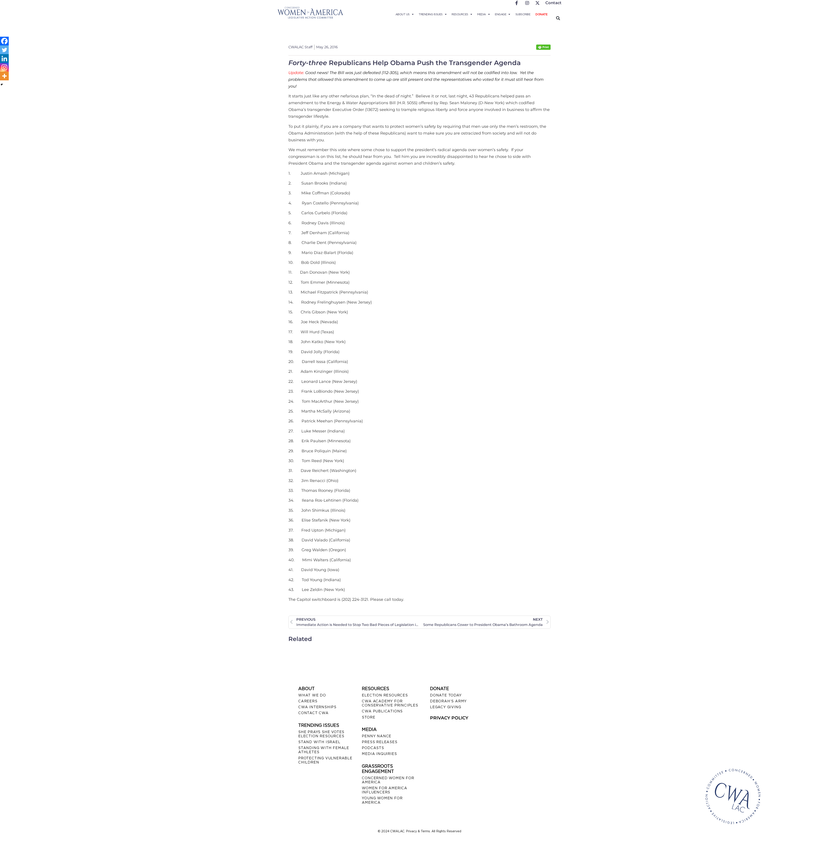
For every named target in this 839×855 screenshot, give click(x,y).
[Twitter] (4, 49)
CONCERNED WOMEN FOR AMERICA (388, 780)
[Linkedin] (4, 58)
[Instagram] (4, 67)
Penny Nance (376, 736)
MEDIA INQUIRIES (379, 754)
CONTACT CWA (313, 713)
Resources (460, 14)
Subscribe (522, 14)
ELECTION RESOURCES (385, 695)
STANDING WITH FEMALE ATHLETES (323, 750)
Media (481, 14)
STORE (368, 717)
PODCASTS (373, 748)
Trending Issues (431, 14)
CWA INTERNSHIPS (317, 707)
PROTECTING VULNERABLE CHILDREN (325, 760)
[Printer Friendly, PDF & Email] (543, 49)
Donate (541, 14)
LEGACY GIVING (445, 707)
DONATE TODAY (446, 695)
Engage (500, 14)
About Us (402, 14)
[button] (558, 18)
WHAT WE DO (312, 695)
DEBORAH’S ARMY (448, 701)
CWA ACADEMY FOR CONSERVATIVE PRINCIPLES (390, 703)
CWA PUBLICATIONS (382, 711)
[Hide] (1, 84)
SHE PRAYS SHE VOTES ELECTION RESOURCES (321, 734)
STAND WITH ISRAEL (319, 742)
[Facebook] (4, 41)
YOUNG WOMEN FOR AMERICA (382, 800)
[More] (4, 76)
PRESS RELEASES (379, 742)
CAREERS (307, 701)
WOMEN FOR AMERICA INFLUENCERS (384, 790)
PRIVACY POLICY (449, 717)
